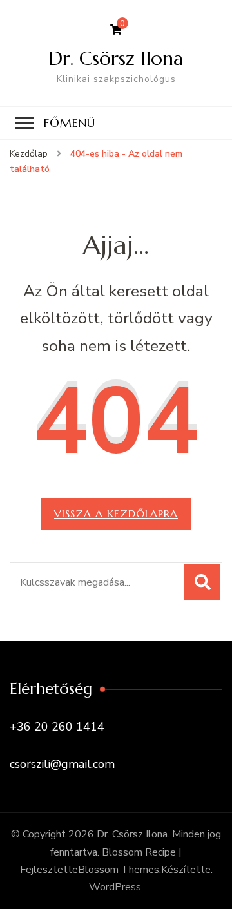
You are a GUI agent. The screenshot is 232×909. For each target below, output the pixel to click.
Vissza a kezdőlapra (116, 513)
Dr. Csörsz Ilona (116, 58)
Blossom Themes (118, 870)
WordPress (115, 887)
